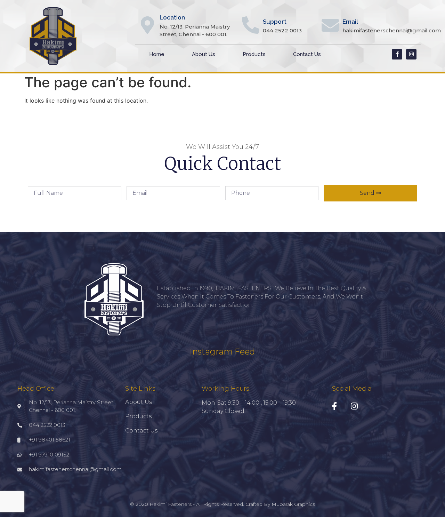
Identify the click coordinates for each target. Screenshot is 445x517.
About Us (203, 54)
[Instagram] (411, 54)
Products (254, 54)
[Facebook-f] (397, 54)
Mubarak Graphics (293, 504)
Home (156, 54)
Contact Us (307, 54)
